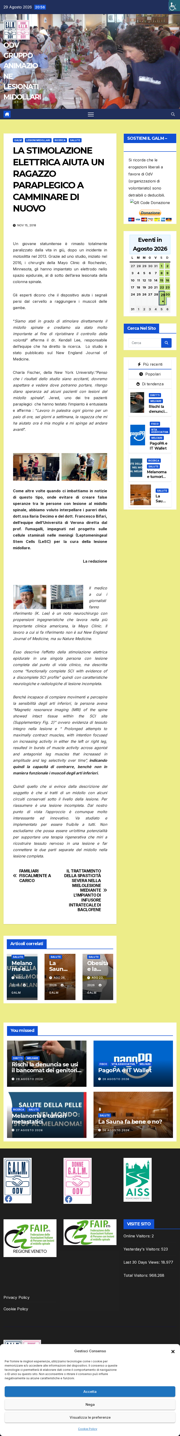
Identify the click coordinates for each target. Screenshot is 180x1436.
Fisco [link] (155, 423)
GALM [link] (18, 140)
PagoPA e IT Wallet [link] (159, 446)
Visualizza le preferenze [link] (90, 1417)
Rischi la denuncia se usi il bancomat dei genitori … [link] (45, 1070)
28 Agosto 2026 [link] (115, 1079)
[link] (174, 5)
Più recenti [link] (152, 364)
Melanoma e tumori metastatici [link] (157, 477)
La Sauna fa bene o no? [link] (130, 1121)
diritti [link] (155, 395)
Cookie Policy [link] (87, 1429)
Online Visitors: (138, 1236)
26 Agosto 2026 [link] (116, 1130)
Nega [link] (90, 1404)
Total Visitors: (136, 1275)
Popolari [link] (152, 374)
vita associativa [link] (159, 430)
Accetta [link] (90, 1391)
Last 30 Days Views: (142, 1262)
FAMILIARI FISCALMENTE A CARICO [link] (35, 876)
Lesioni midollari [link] (38, 140)
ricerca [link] (60, 140)
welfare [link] (155, 401)
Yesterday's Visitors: (142, 1249)
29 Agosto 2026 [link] (29, 1079)
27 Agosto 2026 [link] (29, 1130)
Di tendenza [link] (152, 384)
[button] (173, 1351)
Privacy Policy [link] (17, 1297)
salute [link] (75, 140)
